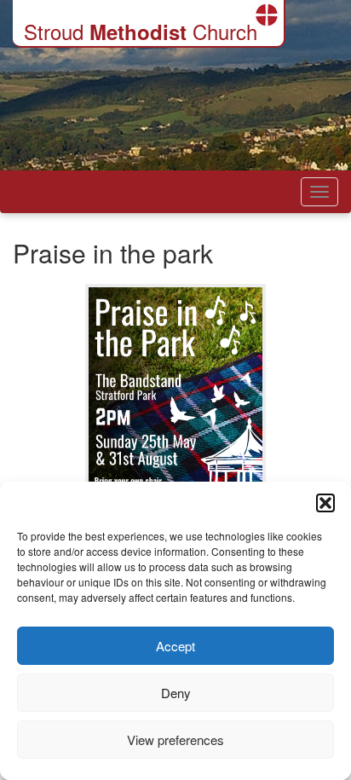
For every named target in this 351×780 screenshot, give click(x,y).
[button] (325, 502)
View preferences (175, 739)
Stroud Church (140, 31)
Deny (176, 693)
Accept (175, 646)
